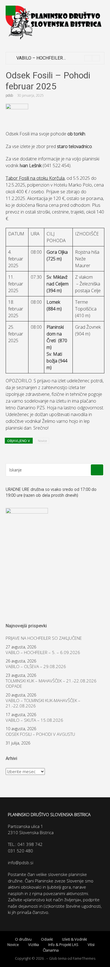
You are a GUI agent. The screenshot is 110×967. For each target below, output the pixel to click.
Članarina (51, 950)
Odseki (47, 939)
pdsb (9, 95)
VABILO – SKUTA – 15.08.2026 (34, 720)
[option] (58, 58)
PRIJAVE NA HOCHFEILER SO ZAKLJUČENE (44, 638)
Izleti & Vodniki (74, 939)
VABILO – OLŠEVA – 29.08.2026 (36, 666)
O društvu (23, 939)
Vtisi (91, 944)
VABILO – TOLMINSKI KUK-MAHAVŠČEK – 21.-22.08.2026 (43, 703)
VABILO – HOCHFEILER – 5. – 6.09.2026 (56, 58)
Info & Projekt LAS (63, 944)
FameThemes (84, 958)
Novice (42, 441)
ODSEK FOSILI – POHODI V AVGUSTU (40, 734)
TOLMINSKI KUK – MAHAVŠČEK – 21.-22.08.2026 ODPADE (51, 683)
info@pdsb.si (20, 862)
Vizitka (33, 944)
